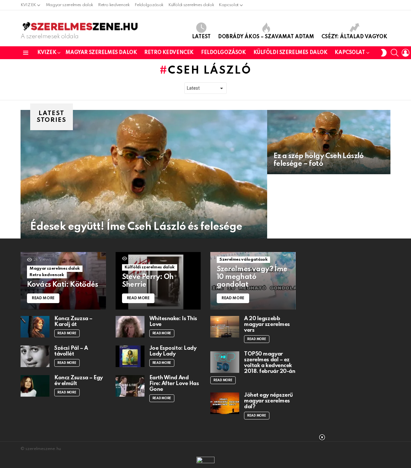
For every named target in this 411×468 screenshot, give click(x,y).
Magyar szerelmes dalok (69, 5)
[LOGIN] (405, 52)
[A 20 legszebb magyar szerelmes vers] (224, 327)
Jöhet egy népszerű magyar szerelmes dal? (268, 401)
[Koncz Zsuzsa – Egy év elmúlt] (35, 386)
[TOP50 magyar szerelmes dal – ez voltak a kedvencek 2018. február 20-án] (224, 362)
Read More (66, 333)
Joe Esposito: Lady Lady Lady (173, 351)
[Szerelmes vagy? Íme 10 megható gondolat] (253, 281)
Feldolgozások (149, 5)
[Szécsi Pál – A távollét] (35, 356)
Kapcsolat (229, 5)
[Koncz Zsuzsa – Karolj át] (35, 327)
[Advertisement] (205, 451)
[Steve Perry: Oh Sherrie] (158, 281)
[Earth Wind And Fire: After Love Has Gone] (130, 386)
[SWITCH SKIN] (384, 52)
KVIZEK (28, 5)
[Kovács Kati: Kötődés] (63, 281)
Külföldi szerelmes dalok (191, 5)
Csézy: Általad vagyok (354, 37)
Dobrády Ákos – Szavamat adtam (266, 37)
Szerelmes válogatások (243, 259)
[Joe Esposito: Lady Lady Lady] (130, 356)
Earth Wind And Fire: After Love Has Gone (174, 383)
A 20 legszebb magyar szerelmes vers (267, 324)
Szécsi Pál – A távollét (71, 351)
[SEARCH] (394, 52)
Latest (201, 37)
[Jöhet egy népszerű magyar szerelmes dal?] (224, 403)
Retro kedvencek (114, 5)
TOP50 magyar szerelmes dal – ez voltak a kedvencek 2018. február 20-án (269, 362)
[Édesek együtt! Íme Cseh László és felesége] (144, 174)
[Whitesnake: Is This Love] (130, 327)
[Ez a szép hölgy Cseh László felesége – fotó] (328, 142)
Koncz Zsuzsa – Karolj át (73, 321)
